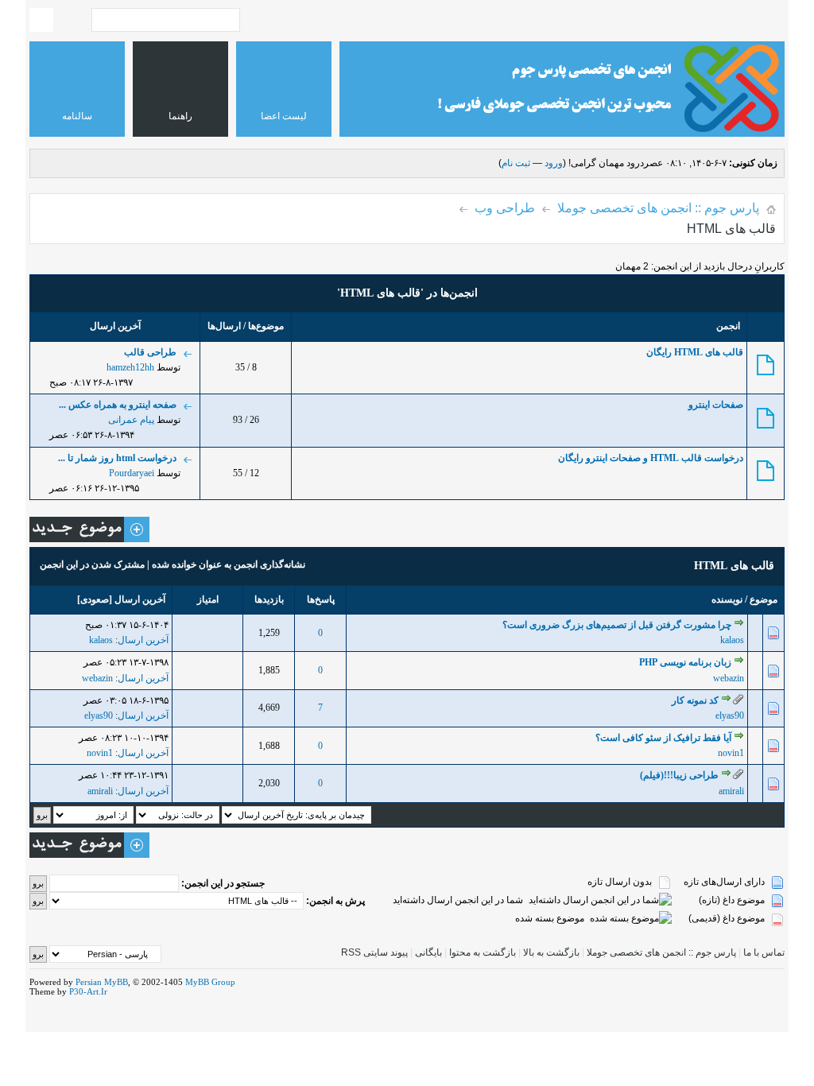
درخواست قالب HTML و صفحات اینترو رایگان (650, 457)
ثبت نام (516, 163)
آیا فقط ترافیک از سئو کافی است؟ (663, 737)
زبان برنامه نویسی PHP (685, 662)
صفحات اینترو (715, 404)
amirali (731, 791)
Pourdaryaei (131, 473)
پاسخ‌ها (321, 599)
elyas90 (729, 715)
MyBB (116, 982)
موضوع (763, 599)
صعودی (94, 599)
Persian (89, 982)
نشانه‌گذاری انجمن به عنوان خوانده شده (228, 564)
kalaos (732, 640)
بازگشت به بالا (551, 952)
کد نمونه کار (695, 700)
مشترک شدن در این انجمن (92, 564)
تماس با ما (764, 952)
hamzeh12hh (130, 367)
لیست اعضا (284, 116)
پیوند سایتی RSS (374, 952)
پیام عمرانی (131, 419)
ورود (554, 163)
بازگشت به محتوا (481, 952)
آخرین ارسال (139, 599)
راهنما (180, 116)
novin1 (731, 752)
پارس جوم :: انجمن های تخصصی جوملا (658, 208)
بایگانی (428, 952)
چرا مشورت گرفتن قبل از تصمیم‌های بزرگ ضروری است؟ (616, 624)
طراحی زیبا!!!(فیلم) (679, 775)
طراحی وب (505, 208)
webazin (728, 678)
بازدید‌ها (269, 599)
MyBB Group (210, 982)
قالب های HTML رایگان (694, 352)
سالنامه (77, 116)
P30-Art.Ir (88, 991)
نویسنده (726, 599)
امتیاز (208, 599)
